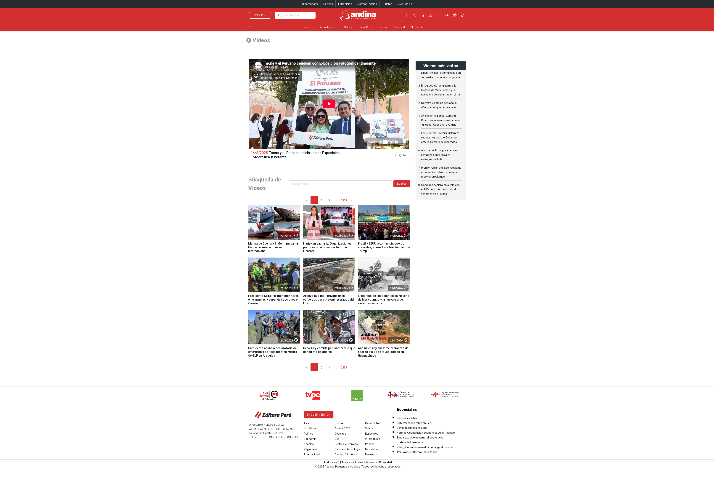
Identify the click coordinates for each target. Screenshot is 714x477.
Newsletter (418, 27)
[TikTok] (462, 15)
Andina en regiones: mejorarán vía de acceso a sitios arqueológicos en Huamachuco (383, 351)
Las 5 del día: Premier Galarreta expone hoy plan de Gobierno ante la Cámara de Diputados (440, 137)
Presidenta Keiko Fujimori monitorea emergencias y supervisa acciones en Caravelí (273, 299)
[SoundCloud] (446, 15)
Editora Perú (331, 462)
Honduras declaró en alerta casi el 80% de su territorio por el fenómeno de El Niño (440, 189)
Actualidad (329, 27)
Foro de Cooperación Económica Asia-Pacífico (426, 432)
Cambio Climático (346, 454)
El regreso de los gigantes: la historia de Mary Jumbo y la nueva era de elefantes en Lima (383, 299)
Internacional (312, 454)
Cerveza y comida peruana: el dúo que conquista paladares (329, 350)
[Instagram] (438, 15)
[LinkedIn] (422, 15)
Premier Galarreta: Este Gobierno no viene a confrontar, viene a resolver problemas (441, 172)
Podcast (399, 27)
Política (308, 433)
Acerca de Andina (352, 462)
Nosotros (371, 454)
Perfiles (328, 4)
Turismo (387, 4)
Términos (371, 462)
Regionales (310, 449)
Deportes (340, 433)
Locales (309, 444)
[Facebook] (406, 15)
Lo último (308, 27)
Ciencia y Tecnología (347, 449)
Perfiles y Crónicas (346, 444)
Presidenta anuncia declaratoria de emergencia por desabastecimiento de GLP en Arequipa (272, 351)
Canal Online (366, 27)
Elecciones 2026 (407, 418)
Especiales (345, 4)
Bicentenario (310, 4)
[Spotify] (454, 15)
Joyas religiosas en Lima (412, 428)
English (260, 15)
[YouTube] (430, 15)
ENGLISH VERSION (318, 414)
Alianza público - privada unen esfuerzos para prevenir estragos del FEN (328, 299)
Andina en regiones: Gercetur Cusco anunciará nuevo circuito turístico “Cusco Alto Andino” (440, 120)
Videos (384, 27)
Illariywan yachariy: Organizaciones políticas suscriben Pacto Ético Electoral (327, 247)
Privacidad (385, 462)
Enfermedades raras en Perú (414, 423)
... (336, 200)
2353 (344, 200)
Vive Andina (405, 4)
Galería (348, 27)
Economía (310, 439)
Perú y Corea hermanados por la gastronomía (425, 447)
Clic (337, 439)
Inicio (307, 423)
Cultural (339, 423)
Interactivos (372, 439)
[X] (414, 15)
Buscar (401, 183)
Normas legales (367, 4)
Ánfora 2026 (342, 428)
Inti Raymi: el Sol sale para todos (417, 452)
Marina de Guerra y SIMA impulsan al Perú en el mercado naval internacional (273, 247)
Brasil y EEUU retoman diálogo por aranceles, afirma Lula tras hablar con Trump (384, 247)
